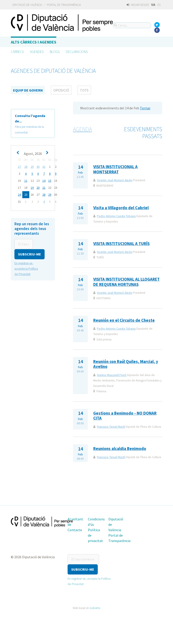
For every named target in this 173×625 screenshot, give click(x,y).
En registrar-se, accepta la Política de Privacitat (26, 268)
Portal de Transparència (64, 5)
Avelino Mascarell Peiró (111, 375)
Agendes (37, 51)
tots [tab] (84, 90)
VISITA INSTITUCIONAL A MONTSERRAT (115, 169)
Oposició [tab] (61, 90)
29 (32, 167)
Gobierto (95, 608)
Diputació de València (27, 5)
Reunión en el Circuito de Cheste (124, 320)
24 (19, 195)
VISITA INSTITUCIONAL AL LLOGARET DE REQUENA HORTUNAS (126, 282)
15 (49, 181)
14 (44, 181)
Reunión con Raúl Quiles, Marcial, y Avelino (125, 364)
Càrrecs (17, 51)
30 (38, 167)
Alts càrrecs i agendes (33, 42)
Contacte (75, 530)
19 (32, 188)
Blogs (55, 51)
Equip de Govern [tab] (28, 90)
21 (44, 188)
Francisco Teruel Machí (111, 427)
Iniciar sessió (139, 5)
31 (44, 167)
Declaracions (77, 51)
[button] (29, 254)
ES (159, 5)
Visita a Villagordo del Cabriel (121, 207)
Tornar (145, 108)
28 (25, 167)
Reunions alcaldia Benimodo (119, 448)
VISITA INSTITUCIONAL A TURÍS (121, 243)
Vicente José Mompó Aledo (114, 180)
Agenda (82, 129)
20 (38, 188)
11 (25, 181)
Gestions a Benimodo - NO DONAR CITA (125, 416)
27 (19, 167)
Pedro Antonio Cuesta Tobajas (116, 216)
